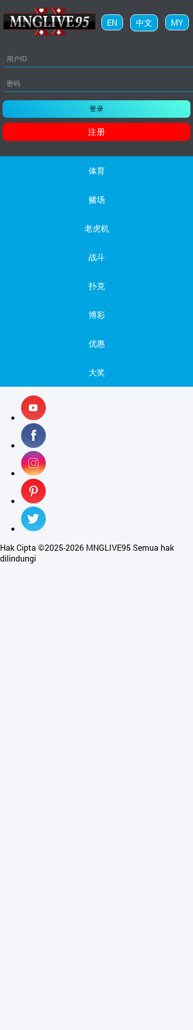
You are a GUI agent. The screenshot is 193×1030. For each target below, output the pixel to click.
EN (112, 22)
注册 (97, 131)
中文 (144, 22)
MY (177, 22)
